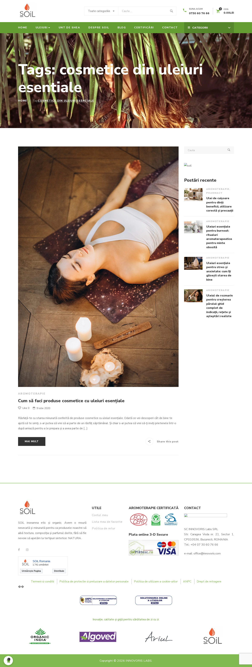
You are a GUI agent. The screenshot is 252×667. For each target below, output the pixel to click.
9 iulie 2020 (43, 408)
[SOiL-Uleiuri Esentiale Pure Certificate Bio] (27, 11)
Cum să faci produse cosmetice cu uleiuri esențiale (71, 401)
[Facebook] (19, 550)
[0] (218, 12)
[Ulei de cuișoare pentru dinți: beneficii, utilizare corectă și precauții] (193, 194)
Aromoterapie (32, 393)
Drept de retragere (209, 581)
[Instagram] (27, 550)
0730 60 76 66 (199, 13)
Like (25, 408)
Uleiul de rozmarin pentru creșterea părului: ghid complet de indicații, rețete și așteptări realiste (219, 306)
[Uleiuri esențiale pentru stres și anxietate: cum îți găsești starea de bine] (193, 263)
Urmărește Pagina (31, 571)
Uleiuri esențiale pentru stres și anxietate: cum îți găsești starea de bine (218, 271)
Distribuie (59, 571)
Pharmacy (214, 192)
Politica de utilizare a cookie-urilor (156, 581)
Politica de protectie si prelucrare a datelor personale (94, 581)
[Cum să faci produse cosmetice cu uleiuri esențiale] (98, 266)
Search (229, 150)
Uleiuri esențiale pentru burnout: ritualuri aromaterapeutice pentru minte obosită (219, 237)
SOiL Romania (41, 561)
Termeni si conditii (42, 581)
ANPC (187, 581)
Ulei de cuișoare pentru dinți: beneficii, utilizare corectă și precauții (219, 204)
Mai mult (32, 441)
